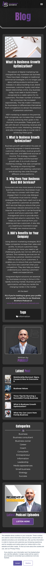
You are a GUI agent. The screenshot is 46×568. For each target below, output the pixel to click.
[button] (41, 4)
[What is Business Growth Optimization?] (8, 405)
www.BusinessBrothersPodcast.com (23, 303)
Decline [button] (28, 563)
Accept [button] (17, 563)
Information (24, 316)
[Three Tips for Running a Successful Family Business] (8, 397)
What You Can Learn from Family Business (25, 414)
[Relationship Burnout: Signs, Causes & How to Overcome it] (8, 379)
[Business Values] (8, 388)
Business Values (20, 388)
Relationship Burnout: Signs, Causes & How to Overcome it (26, 379)
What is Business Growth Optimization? (24, 405)
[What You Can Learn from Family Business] (8, 413)
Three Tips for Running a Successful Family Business (25, 397)
